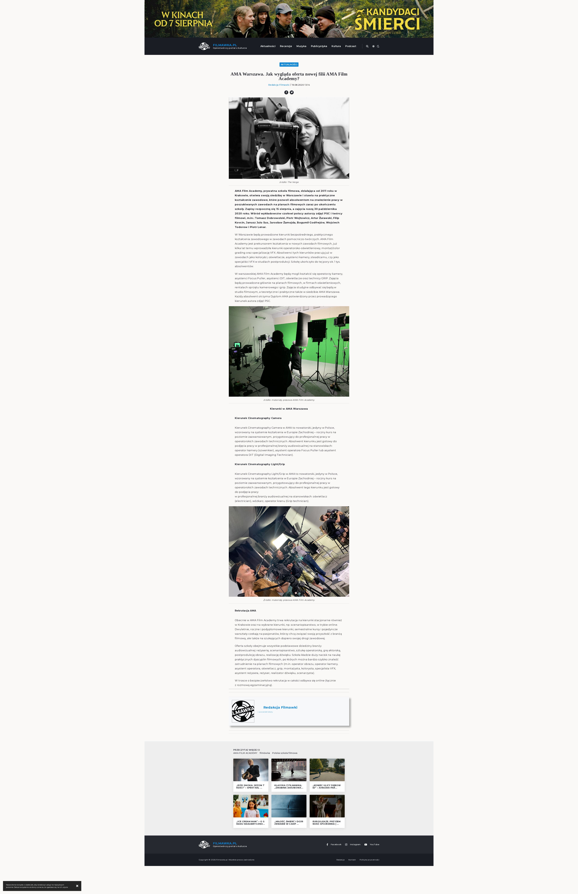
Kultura (336, 46)
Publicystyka (319, 46)
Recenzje (286, 46)
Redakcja (340, 860)
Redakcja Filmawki (278, 85)
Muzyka (301, 46)
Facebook (336, 844)
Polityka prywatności (369, 860)
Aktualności (267, 46)
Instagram (355, 844)
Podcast (350, 46)
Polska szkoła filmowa (284, 753)
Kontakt (352, 860)
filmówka (265, 753)
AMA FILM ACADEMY (245, 753)
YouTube (374, 844)
